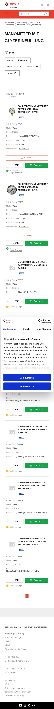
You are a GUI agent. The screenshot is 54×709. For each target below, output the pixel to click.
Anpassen (25, 386)
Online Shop (22, 23)
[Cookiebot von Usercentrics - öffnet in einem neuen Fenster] (38, 321)
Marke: (9, 128)
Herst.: (9, 132)
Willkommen (9, 23)
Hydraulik (34, 23)
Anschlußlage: (12, 144)
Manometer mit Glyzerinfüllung (29, 25)
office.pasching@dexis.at (17, 661)
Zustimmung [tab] (9, 329)
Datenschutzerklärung (15, 688)
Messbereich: (11, 149)
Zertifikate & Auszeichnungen (18, 692)
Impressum (10, 680)
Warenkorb (38, 165)
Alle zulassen (27, 378)
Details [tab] (26, 329)
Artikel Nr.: (10, 124)
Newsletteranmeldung (14, 696)
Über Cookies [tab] (44, 329)
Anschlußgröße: (12, 140)
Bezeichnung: (12, 136)
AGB (7, 684)
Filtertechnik (9, 25)
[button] (10, 60)
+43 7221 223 (12, 657)
